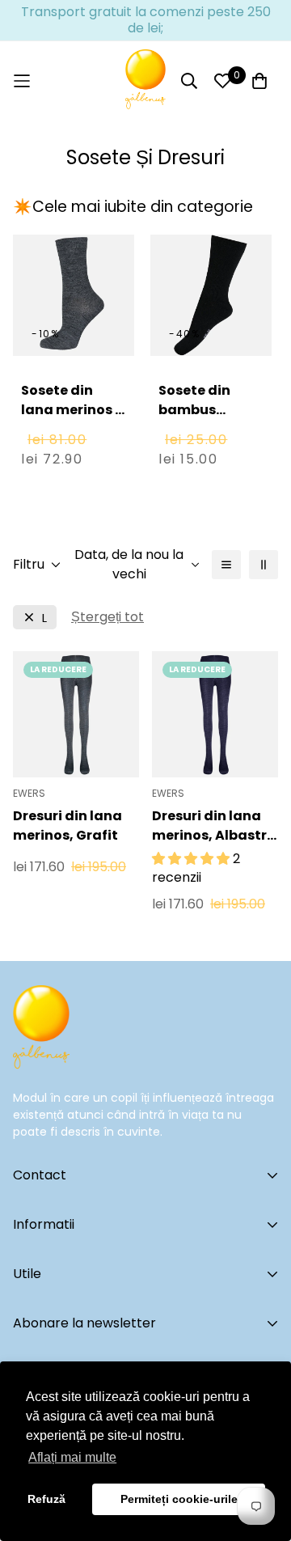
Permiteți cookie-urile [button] (179, 1498)
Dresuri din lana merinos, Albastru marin (214, 825)
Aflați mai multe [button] (72, 1457)
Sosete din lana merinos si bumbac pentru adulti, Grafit (73, 429)
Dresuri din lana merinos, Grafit (67, 825)
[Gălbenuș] (145, 81)
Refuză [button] (46, 1498)
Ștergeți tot (107, 617)
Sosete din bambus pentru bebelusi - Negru (194, 429)
